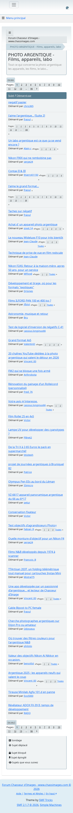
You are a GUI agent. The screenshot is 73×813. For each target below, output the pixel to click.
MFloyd (28, 273)
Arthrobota (30, 374)
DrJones (28, 291)
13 (21, 88)
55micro (28, 485)
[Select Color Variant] (67, 8)
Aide (18, 793)
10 (59, 84)
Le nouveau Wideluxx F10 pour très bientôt (35, 237)
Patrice (28, 472)
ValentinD (29, 344)
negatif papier (17, 102)
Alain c (27, 148)
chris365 (28, 106)
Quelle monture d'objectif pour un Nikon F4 (36, 538)
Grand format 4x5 (19, 340)
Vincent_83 (30, 361)
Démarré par (24, 95)
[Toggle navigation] (14, 4)
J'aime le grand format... (23, 186)
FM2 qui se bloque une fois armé (29, 371)
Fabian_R (29, 529)
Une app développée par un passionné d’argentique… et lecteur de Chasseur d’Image (33, 590)
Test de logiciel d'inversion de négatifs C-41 (35, 327)
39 (26, 200)
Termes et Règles (33, 793)
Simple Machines (51, 805)
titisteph (28, 454)
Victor (27, 420)
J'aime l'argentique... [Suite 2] (26, 115)
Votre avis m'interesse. (23, 401)
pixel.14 (28, 228)
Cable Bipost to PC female (24, 608)
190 (26, 130)
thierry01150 (31, 174)
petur (27, 502)
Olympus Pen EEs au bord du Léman (31, 481)
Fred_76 (28, 391)
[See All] (10, 32)
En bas (11, 80)
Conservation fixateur (22, 512)
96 (31, 88)
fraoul (27, 119)
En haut (11, 722)
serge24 (28, 161)
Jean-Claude (31, 241)
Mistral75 (29, 577)
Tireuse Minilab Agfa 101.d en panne (31, 692)
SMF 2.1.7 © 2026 (28, 805)
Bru (26, 317)
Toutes (41, 246)
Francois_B (30, 559)
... (26, 88)
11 (9, 88)
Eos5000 (28, 695)
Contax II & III (17, 171)
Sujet (11, 95)
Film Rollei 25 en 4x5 (21, 416)
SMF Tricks (46, 800)
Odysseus (29, 628)
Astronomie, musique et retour (28, 314)
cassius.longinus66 (35, 330)
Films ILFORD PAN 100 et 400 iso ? (29, 300)
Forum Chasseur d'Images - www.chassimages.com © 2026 (36, 787)
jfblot (27, 304)
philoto (28, 646)
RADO (27, 713)
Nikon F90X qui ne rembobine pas (29, 158)
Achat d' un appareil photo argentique (32, 224)
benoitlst (29, 663)
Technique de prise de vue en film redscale (35, 253)
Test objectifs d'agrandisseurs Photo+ (32, 525)
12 (15, 88)
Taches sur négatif (20, 211)
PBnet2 (28, 437)
